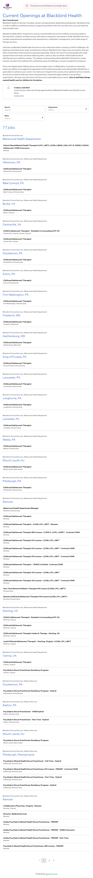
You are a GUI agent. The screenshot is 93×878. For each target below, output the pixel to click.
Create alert (19, 96)
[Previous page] (39, 861)
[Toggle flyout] (86, 109)
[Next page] (53, 861)
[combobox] (48, 110)
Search (7, 107)
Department (52, 107)
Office (7, 116)
